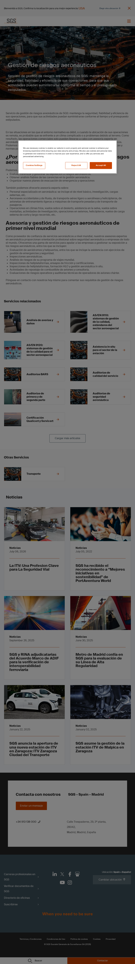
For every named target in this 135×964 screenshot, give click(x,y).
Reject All (76, 165)
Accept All (101, 165)
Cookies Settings (34, 165)
